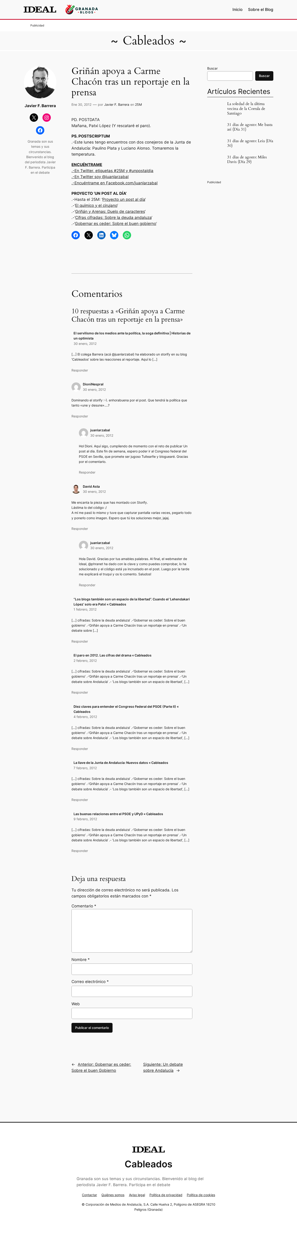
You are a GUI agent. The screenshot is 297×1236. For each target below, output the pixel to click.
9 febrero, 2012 (85, 819)
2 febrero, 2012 (85, 661)
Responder (79, 370)
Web (75, 1004)
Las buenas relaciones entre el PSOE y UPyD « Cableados (118, 814)
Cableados (148, 40)
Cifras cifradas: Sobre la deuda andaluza (113, 217)
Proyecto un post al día (123, 199)
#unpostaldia (141, 170)
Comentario (83, 906)
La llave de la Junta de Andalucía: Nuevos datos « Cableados (121, 763)
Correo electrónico (90, 981)
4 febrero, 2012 (85, 717)
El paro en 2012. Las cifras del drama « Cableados (113, 655)
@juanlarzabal (115, 176)
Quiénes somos (112, 1195)
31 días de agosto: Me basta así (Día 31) (249, 127)
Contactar (89, 1195)
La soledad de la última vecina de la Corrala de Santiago (246, 108)
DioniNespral (93, 384)
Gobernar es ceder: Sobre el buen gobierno (115, 223)
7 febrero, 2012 (85, 768)
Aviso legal (137, 1195)
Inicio (237, 9)
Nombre (80, 959)
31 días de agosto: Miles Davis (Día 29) (247, 159)
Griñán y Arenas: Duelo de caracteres (110, 211)
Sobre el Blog (260, 9)
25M (138, 104)
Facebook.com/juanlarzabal (132, 183)
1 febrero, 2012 (85, 609)
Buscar (212, 68)
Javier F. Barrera (116, 104)
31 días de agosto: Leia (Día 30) (250, 143)
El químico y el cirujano (96, 205)
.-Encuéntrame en (88, 183)
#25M (119, 170)
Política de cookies (201, 1195)
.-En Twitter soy (86, 176)
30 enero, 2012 (85, 344)
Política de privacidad (165, 1195)
